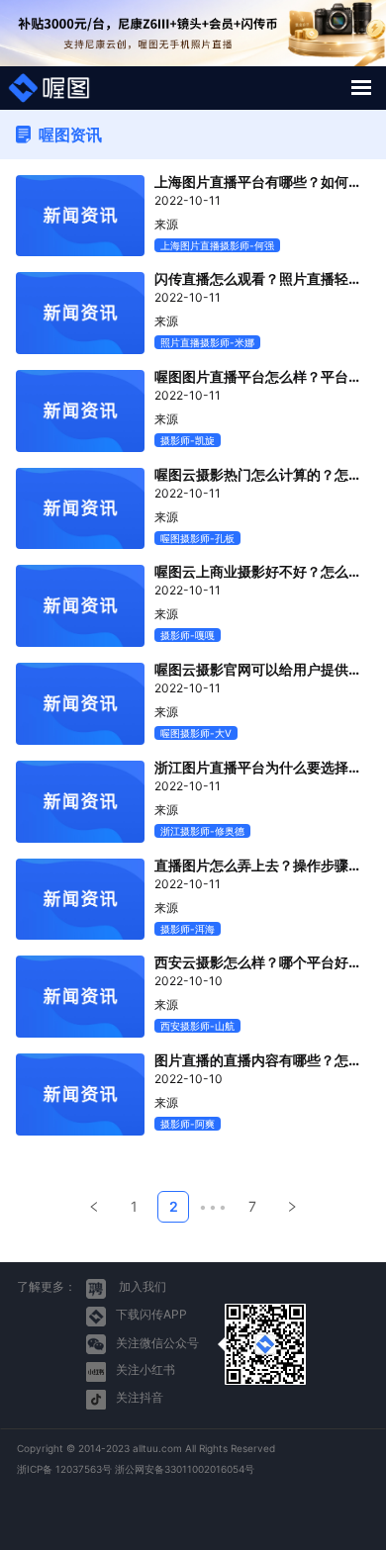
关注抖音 (139, 1397)
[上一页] (94, 1207)
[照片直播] (49, 88)
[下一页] (292, 1207)
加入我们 (141, 1286)
